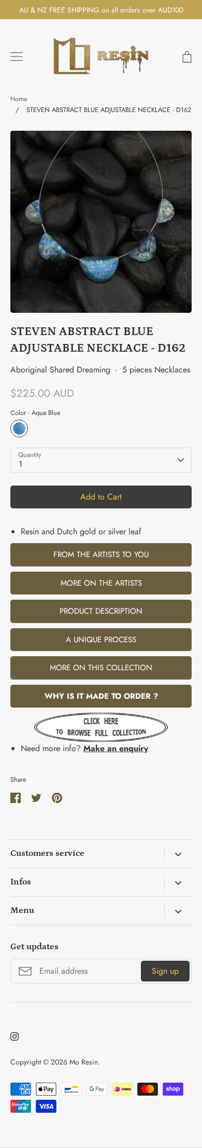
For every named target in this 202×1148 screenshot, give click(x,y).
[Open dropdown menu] (178, 854)
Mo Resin (83, 1062)
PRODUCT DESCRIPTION (101, 611)
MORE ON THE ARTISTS (101, 583)
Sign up (165, 971)
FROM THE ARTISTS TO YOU (101, 554)
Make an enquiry (115, 748)
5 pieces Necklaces (156, 370)
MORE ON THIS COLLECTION (101, 667)
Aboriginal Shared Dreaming (60, 370)
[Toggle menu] (16, 56)
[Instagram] (14, 1036)
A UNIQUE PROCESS (101, 639)
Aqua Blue (19, 428)
